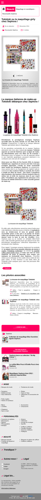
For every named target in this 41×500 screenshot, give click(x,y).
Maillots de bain (6, 393)
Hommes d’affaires (26, 430)
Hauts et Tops (25, 393)
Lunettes (4, 406)
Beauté (10, 9)
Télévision (24, 421)
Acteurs (23, 419)
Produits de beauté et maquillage (7, 441)
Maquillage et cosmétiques (25, 9)
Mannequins (5, 421)
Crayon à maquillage (24, 313)
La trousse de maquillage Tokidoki (22, 279)
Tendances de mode (27, 387)
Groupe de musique (27, 422)
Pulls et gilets (5, 399)
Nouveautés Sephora (9, 14)
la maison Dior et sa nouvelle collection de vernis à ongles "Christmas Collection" (20, 250)
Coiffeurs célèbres (26, 427)
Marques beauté (6, 439)
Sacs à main (5, 411)
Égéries (3, 422)
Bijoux (3, 405)
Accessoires (24, 405)
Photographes (5, 424)
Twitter (6, 466)
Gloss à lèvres (14, 315)
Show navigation (2, 2)
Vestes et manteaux (7, 400)
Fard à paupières (24, 290)
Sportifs (23, 424)
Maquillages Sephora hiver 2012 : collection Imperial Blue (21, 374)
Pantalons (4, 391)
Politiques (24, 431)
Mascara (35, 313)
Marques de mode (6, 387)
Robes (23, 391)
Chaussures (24, 406)
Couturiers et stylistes (7, 419)
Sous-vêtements (6, 394)
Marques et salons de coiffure (30, 439)
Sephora (7, 268)
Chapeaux (4, 409)
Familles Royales (26, 428)
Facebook (7, 464)
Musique (3, 425)
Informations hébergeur (8, 488)
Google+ (6, 469)
